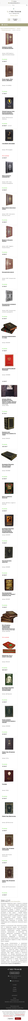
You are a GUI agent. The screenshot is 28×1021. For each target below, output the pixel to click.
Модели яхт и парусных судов (14, 1009)
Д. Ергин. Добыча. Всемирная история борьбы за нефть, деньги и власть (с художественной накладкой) (9, 401)
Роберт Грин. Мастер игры (9, 816)
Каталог (19, 28)
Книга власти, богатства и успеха (9, 208)
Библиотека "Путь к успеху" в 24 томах (7, 656)
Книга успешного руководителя (6, 176)
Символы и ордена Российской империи (7, 48)
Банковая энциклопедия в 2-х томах (9, 337)
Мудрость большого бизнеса (7, 240)
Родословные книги (14, 1006)
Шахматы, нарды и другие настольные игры (15, 1001)
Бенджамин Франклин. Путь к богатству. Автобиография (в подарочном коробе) (8, 530)
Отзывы (14, 989)
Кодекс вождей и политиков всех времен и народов (8, 721)
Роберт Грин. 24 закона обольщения (8, 849)
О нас (15, 984)
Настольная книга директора (6, 561)
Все (19, 901)
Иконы (14, 998)
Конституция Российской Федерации (8, 369)
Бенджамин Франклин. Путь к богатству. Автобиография (8, 465)
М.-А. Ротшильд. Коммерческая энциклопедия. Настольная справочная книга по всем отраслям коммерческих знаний (8, 627)
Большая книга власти (8, 272)
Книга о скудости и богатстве (7, 497)
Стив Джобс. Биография (8, 143)
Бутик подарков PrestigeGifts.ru (8, 28)
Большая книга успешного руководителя (9, 305)
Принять (18, 1018)
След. (12, 901)
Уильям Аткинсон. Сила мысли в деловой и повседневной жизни (8, 112)
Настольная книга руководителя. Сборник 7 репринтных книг (8, 594)
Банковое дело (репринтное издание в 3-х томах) (9, 433)
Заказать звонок (14, 15)
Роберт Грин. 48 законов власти (8, 752)
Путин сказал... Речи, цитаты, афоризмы (7, 80)
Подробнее (10, 1018)
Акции (14, 987)
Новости (15, 991)
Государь (4, 784)
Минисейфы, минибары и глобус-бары (14, 1007)
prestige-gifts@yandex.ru (15, 2)
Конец (16, 901)
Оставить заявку (15, 20)
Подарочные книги (6, 30)
